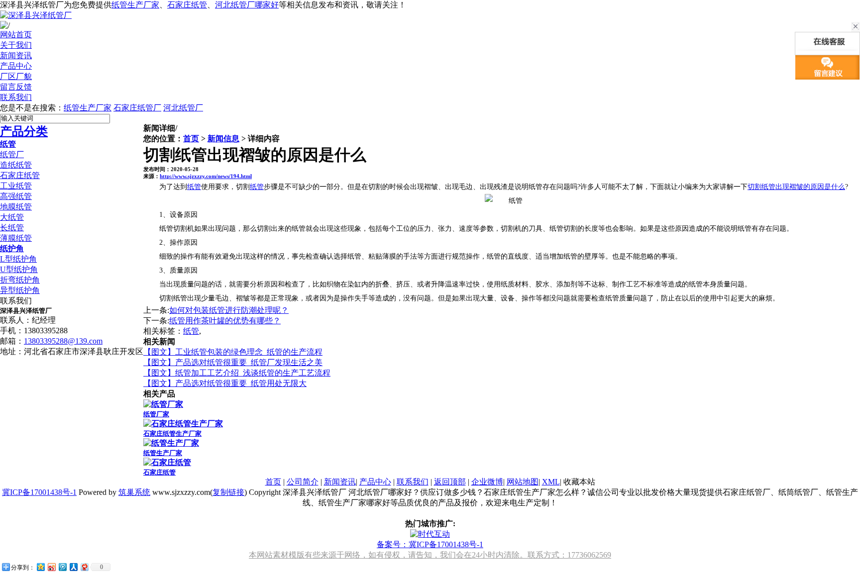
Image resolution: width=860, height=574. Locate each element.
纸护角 (12, 248)
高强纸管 (16, 196)
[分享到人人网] (73, 567)
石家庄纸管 (187, 4)
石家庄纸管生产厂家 (172, 433)
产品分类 (24, 131)
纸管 (8, 144)
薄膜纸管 (16, 238)
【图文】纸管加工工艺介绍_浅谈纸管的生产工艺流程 (236, 373)
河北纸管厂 (183, 107)
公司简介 (303, 482)
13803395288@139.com (63, 341)
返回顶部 (450, 482)
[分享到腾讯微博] (62, 567)
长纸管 (12, 227)
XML (551, 482)
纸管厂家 (156, 414)
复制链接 (228, 492)
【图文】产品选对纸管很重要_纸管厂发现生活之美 (232, 362)
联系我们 (413, 482)
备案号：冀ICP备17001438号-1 (430, 544)
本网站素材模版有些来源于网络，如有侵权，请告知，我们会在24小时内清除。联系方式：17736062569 (430, 555)
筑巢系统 (134, 492)
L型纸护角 (18, 259)
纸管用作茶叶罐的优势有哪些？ (225, 320)
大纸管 (12, 217)
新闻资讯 (340, 482)
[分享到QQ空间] (40, 567)
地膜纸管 (16, 206)
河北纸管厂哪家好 (247, 4)
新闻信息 (223, 138)
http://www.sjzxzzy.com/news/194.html (206, 176)
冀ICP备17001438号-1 (39, 492)
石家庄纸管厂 (137, 107)
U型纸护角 (19, 269)
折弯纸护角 (20, 280)
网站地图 (522, 482)
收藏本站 (579, 482)
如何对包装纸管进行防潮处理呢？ (229, 310)
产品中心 (375, 482)
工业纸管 (16, 186)
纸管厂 (12, 154)
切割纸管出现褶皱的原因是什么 (796, 187)
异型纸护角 (20, 290)
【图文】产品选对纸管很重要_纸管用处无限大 (225, 383)
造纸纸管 (16, 165)
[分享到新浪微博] (51, 567)
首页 (191, 138)
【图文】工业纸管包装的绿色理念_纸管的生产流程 (232, 352)
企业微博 (487, 482)
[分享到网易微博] (84, 567)
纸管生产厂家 (135, 4)
